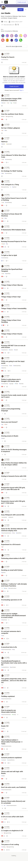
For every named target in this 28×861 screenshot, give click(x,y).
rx (4, 805)
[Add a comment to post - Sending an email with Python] (7, 575)
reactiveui (4, 619)
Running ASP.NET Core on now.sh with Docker (13, 346)
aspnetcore (4, 349)
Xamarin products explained (11, 757)
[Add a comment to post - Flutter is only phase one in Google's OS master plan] (7, 386)
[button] (2, 35)
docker (3, 102)
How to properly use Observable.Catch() (8, 711)
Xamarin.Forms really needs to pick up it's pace (14, 396)
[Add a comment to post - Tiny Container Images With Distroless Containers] (2, 106)
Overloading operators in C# (11, 600)
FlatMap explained (8, 696)
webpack (10, 517)
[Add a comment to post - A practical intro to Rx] (8, 652)
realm (3, 438)
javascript (9, 144)
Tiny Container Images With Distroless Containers (11, 99)
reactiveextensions (6, 533)
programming (9, 116)
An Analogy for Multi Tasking (11, 171)
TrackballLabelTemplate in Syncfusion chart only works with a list (14, 663)
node (15, 102)
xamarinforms (5, 667)
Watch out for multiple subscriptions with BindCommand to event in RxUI (13, 615)
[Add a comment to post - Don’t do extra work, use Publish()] (7, 792)
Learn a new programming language (10, 410)
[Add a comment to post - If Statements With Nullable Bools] (7, 233)
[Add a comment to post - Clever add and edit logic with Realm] (7, 778)
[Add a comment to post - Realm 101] (8, 731)
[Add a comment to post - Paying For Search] (2, 62)
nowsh (16, 349)
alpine (3, 144)
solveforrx (18, 533)
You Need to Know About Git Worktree (11, 215)
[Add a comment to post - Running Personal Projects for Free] (8, 247)
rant (2, 635)
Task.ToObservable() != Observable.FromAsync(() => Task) (12, 742)
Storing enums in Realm (9, 436)
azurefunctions (12, 588)
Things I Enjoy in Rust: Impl (11, 297)
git (2, 130)
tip (7, 243)
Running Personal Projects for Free (13, 241)
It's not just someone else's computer (11, 632)
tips (5, 130)
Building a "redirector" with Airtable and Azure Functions (14, 585)
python (3, 572)
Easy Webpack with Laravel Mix (12, 515)
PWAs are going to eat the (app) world (13, 362)
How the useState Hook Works (12, 114)
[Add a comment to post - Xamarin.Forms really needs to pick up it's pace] (7, 400)
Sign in (21, 90)
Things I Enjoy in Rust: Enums (11, 334)
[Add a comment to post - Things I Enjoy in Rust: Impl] (7, 300)
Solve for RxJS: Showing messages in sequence (14, 450)
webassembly (17, 365)
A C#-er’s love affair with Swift (12, 817)
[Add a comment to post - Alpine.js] (2, 147)
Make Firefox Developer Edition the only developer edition (14, 464)
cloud (3, 243)
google (11, 383)
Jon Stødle (6, 53)
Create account (21, 2)
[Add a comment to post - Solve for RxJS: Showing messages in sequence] (5, 454)
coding (3, 846)
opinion (14, 187)
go (11, 102)
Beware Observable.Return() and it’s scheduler (13, 802)
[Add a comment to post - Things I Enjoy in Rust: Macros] (8, 288)
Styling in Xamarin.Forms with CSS (13, 476)
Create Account (14, 86)
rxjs (13, 533)
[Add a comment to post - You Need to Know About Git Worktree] (8, 221)
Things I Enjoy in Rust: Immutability (14, 308)
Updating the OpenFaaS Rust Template (11, 270)
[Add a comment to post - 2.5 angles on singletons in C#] (7, 836)
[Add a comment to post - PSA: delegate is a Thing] (2, 190)
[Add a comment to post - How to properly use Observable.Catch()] (7, 717)
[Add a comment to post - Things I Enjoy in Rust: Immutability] (8, 311)
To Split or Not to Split (9, 255)
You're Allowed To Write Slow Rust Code (13, 156)
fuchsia (21, 383)
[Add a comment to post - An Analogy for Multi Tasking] (2, 176)
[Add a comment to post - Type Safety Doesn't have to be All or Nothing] (7, 205)
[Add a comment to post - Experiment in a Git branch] (8, 550)
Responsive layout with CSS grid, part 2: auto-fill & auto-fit (13, 488)
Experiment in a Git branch (10, 544)
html (5, 424)
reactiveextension (6, 714)
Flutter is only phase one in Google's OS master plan (11, 380)
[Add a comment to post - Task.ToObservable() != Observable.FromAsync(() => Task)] (7, 749)
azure (5, 588)
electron (3, 367)
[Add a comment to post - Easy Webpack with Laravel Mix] (8, 520)
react (3, 116)
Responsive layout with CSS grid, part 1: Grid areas (13, 502)
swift (5, 819)
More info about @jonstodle (14, 46)
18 (8, 849)
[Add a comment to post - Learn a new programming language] (5, 414)
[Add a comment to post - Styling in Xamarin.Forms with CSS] (5, 479)
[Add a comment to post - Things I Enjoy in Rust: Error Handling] (8, 325)
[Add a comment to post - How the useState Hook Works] (7, 119)
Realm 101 (5, 726)
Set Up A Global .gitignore (10, 128)
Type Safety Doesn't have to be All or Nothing (13, 199)
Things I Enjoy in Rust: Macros (12, 285)
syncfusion (13, 667)
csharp (14, 714)
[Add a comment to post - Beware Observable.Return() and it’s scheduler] (5, 808)
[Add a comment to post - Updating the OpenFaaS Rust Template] (7, 276)
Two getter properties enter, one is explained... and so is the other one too (13, 680)
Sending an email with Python (12, 570)
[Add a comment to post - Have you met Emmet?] (7, 427)
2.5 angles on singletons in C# (12, 830)
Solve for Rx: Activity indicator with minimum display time (14, 529)
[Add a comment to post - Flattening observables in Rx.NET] (7, 561)
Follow (20, 9)
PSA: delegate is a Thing (10, 184)
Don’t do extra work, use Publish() (13, 787)
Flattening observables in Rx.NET (13, 558)
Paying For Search (7, 57)
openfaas (7, 273)
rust (8, 102)
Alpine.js (4, 141)
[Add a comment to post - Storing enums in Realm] (5, 441)
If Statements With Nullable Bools (13, 230)
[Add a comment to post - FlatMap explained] (7, 701)
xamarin (3, 760)
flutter (16, 383)
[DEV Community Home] (6, 2)
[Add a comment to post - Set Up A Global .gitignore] (2, 133)
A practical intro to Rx (9, 647)
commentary (4, 59)
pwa (10, 365)
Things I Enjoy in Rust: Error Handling (11, 321)
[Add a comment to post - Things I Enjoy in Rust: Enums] (7, 337)
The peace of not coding (10, 844)
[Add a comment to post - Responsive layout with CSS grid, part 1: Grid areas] (8, 506)
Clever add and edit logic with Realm (12, 772)
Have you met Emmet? (9, 422)
